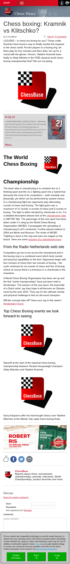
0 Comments (61, 37)
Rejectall (36, 556)
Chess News (25, 14)
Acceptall (57, 556)
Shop (6, 3)
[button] (22, 3)
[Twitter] (21, 459)
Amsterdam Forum (13, 303)
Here (38, 544)
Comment (8, 514)
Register (28, 510)
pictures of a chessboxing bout (44, 239)
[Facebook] (13, 459)
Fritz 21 (10, 117)
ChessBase (21, 471)
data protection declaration (46, 549)
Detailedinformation (16, 556)
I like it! (50, 37)
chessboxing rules (56, 215)
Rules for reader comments (15, 497)
